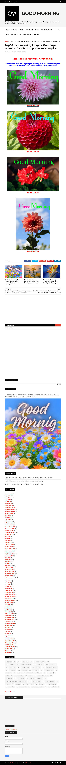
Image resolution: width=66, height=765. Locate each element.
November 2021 (9, 573)
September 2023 (10, 532)
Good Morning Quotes (36, 678)
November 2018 (9, 643)
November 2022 (9, 550)
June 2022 (8, 559)
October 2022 (9, 552)
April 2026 (8, 501)
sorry (49, 672)
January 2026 (9, 505)
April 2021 (8, 586)
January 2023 (9, 546)
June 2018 (8, 652)
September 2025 (10, 509)
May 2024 (8, 519)
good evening (25, 667)
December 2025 (10, 507)
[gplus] (60, 763)
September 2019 (10, 623)
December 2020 (10, 594)
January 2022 (9, 569)
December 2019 (9, 617)
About (10, 1)
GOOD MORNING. (39, 661)
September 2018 (10, 646)
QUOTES (25, 661)
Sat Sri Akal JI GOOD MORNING (35, 684)
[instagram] (57, 763)
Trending (12, 687)
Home (6, 1)
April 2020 (8, 610)
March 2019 (8, 635)
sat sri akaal (52, 687)
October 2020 (9, 598)
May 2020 (8, 608)
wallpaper (12, 670)
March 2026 (8, 503)
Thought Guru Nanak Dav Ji (34, 672)
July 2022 (7, 557)
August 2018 (8, 648)
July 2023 (7, 536)
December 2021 (9, 571)
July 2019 (7, 627)
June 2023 (8, 538)
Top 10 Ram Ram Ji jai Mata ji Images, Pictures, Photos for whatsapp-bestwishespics (28, 477)
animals (12, 667)
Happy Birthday (16, 34)
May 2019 (7, 631)
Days (7, 34)
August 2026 (9, 494)
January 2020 (9, 615)
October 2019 (9, 621)
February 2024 (9, 523)
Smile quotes (52, 684)
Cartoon (24, 670)
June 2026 (8, 498)
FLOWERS (21, 678)
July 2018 (7, 650)
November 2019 (9, 619)
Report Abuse (10, 692)
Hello (19, 672)
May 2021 (7, 585)
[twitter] (60, 1)
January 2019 (9, 639)
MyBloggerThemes (29, 762)
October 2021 (9, 575)
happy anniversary (52, 667)
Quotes (36, 34)
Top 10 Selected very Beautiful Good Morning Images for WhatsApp (24, 481)
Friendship (29, 29)
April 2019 (8, 633)
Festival (38, 667)
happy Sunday (19, 675)
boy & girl (23, 687)
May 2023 (8, 540)
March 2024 (8, 521)
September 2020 (10, 600)
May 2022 (8, 561)
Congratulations (49, 670)
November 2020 (10, 596)
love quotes (36, 681)
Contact (15, 1)
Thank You (8, 672)
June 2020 (8, 606)
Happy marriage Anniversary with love (16, 681)
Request (14, 29)
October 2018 (9, 644)
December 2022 (10, 548)
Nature (8, 684)
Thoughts (40, 664)
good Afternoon (10, 664)
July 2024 (8, 515)
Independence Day (46, 29)
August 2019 (8, 625)
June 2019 (8, 629)
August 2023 (9, 534)
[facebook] (52, 763)
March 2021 (8, 588)
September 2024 (10, 511)
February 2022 (9, 567)
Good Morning (27, 34)
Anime (37, 29)
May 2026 (8, 500)
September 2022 (10, 554)
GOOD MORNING (13, 41)
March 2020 (8, 612)
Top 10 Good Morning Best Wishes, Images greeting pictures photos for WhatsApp (12, 282)
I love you (53, 664)
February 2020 (9, 614)
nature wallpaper (43, 675)
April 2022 (8, 563)
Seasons (21, 29)
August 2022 (9, 556)
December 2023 (10, 527)
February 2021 (9, 590)
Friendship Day (50, 681)
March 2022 (8, 565)
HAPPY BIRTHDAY (26, 664)
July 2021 (7, 581)
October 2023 (9, 530)
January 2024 (9, 525)
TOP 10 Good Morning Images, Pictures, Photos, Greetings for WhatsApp (31, 281)
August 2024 (9, 513)
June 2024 (8, 517)
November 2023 (9, 529)
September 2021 (10, 577)
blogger (58, 325)
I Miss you (35, 670)
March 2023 (8, 542)
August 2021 (8, 579)
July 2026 (8, 496)
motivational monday (37, 687)
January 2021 (9, 592)
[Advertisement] (34, 56)
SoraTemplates (13, 762)
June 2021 (8, 583)
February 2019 (9, 637)
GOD (7, 675)
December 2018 (9, 641)
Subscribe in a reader (10, 729)
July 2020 (8, 604)
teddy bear (9, 678)
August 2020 (9, 602)
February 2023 (9, 544)
